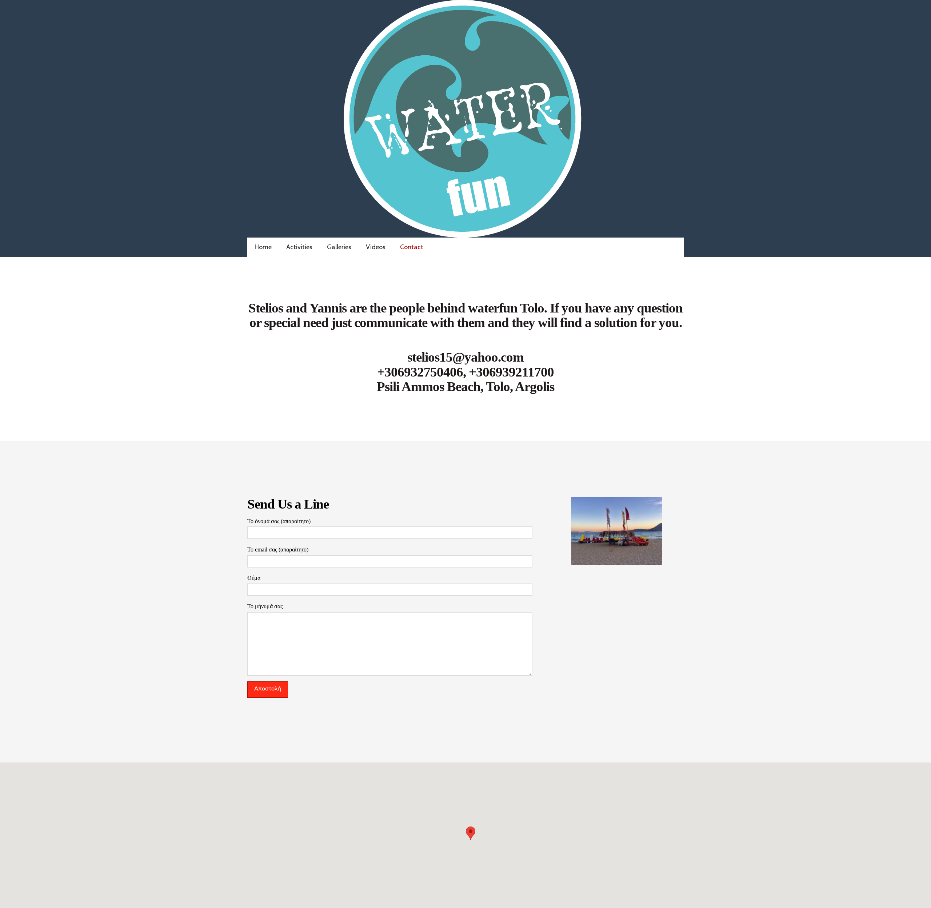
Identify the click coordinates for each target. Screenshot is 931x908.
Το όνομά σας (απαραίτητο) (279, 521)
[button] (470, 833)
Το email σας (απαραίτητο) (277, 549)
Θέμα (253, 578)
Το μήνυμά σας (265, 606)
